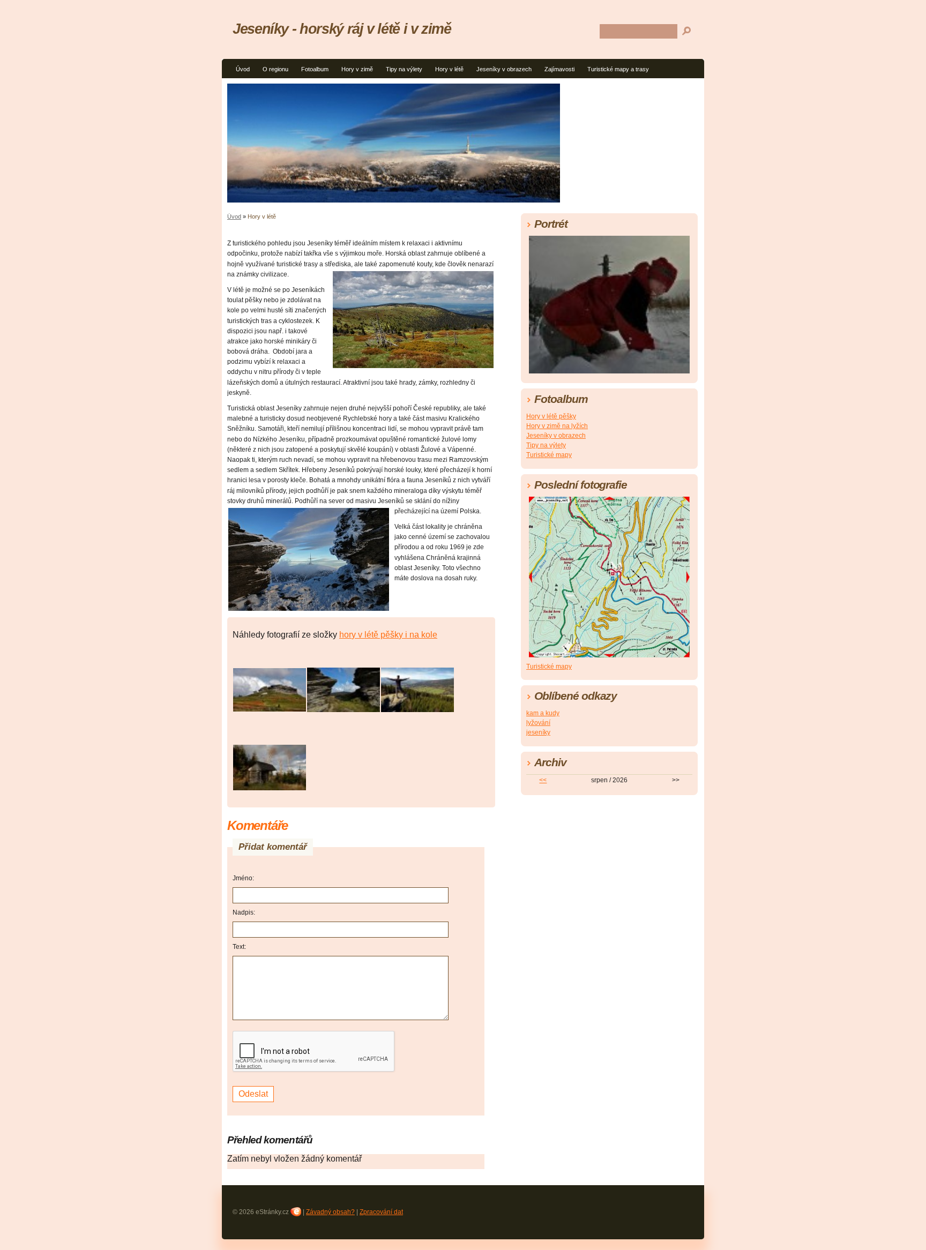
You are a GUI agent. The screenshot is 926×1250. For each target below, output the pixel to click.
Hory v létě (449, 69)
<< (543, 780)
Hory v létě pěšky (551, 416)
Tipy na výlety (404, 69)
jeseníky (538, 732)
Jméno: (243, 878)
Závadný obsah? (330, 1212)
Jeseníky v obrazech (504, 69)
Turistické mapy (549, 455)
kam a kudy (542, 713)
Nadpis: (244, 912)
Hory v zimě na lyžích (557, 426)
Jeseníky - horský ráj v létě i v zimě (342, 28)
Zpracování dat (381, 1212)
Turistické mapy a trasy (618, 69)
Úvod (243, 69)
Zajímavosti (559, 69)
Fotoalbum (314, 69)
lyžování (538, 723)
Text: (239, 946)
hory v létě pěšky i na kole (388, 634)
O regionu (275, 69)
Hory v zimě (357, 69)
